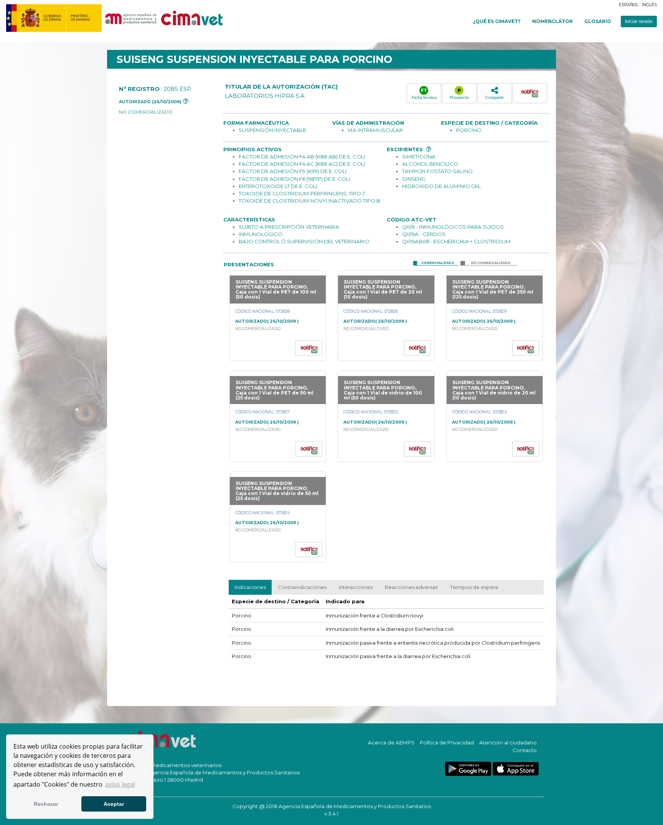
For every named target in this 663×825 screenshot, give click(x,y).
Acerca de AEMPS (391, 742)
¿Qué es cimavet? (497, 21)
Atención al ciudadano (508, 742)
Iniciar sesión (639, 21)
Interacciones (356, 587)
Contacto (525, 750)
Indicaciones (250, 587)
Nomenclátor (552, 21)
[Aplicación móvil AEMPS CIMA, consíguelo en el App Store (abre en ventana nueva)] (516, 769)
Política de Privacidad (447, 742)
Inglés (649, 4)
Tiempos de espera (474, 587)
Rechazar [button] (46, 804)
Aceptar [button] (114, 804)
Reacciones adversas (411, 587)
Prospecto (459, 97)
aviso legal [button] (120, 784)
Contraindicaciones (302, 587)
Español (628, 4)
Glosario (597, 21)
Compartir (494, 97)
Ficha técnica (424, 97)
